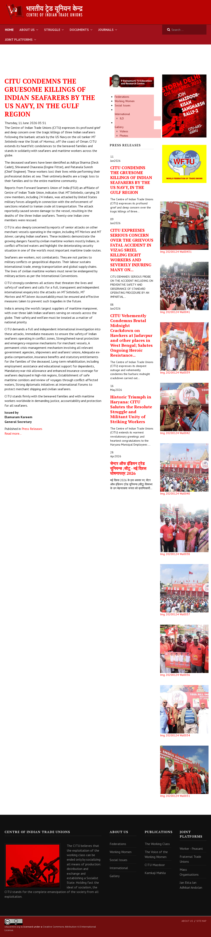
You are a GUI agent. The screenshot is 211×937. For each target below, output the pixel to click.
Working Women (125, 101)
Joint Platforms (19, 39)
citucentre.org (12, 926)
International (122, 114)
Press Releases (32, 429)
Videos (124, 131)
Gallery (119, 127)
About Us (27, 30)
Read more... (13, 433)
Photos (124, 135)
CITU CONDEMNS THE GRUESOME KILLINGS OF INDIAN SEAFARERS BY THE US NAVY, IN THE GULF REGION (50, 97)
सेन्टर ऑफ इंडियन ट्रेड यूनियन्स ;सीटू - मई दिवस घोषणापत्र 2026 (128, 468)
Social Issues (122, 105)
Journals (106, 30)
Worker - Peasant (191, 848)
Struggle (52, 30)
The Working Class (157, 844)
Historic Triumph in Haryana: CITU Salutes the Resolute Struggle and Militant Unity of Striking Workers (131, 409)
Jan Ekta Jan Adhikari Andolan (191, 884)
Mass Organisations (189, 871)
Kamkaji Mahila (155, 873)
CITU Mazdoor (155, 865)
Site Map (201, 920)
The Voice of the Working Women (156, 854)
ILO (122, 118)
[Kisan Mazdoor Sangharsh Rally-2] (184, 106)
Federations (122, 97)
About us (187, 920)
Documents (79, 30)
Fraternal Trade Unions (190, 859)
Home (9, 30)
